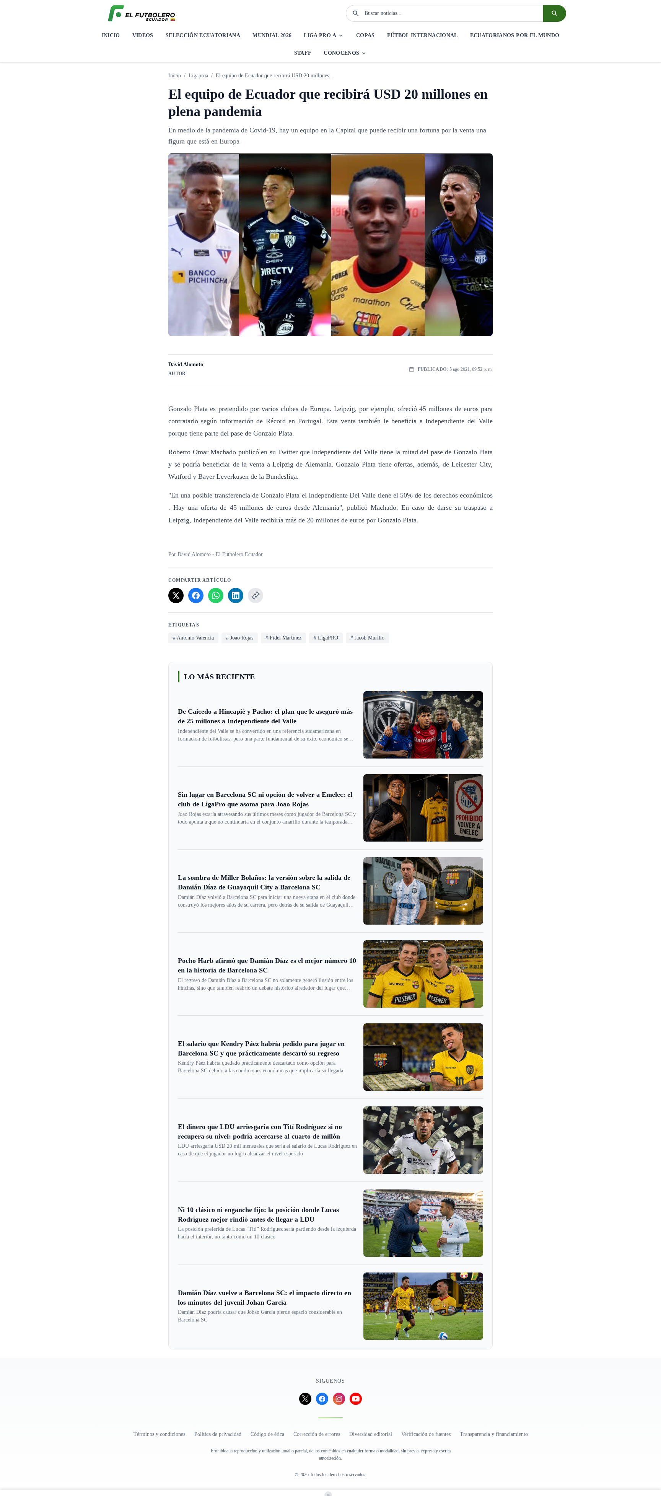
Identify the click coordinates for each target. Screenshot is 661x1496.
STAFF (303, 53)
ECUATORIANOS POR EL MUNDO (515, 35)
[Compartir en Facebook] (196, 595)
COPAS (365, 35)
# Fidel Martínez (283, 638)
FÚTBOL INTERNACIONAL (422, 35)
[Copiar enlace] (255, 595)
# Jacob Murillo (367, 638)
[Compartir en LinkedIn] (235, 595)
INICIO (111, 35)
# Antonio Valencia (193, 638)
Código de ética (267, 1434)
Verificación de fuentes (426, 1434)
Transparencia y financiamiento (494, 1434)
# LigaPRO (326, 638)
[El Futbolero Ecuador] (141, 13)
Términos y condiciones (159, 1434)
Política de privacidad (217, 1434)
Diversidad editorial (370, 1434)
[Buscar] (554, 13)
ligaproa (198, 75)
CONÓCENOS (341, 53)
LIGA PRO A (320, 35)
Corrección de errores (316, 1434)
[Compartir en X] (176, 595)
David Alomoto (185, 364)
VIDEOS (142, 35)
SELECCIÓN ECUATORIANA (203, 35)
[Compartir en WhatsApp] (215, 595)
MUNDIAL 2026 (271, 35)
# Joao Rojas (239, 638)
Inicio (174, 75)
